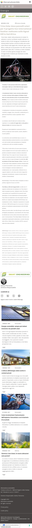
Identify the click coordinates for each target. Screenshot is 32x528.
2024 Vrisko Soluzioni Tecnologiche (10, 517)
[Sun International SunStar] (15, 70)
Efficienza (17, 23)
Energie (5, 10)
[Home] (10, 2)
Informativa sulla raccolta (6, 526)
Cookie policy (4, 510)
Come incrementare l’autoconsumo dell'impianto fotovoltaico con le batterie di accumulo (14, 417)
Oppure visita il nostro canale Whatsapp (12, 299)
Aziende (23, 23)
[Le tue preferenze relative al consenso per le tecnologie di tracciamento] (29, 525)
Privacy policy (4, 507)
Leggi (3, 347)
